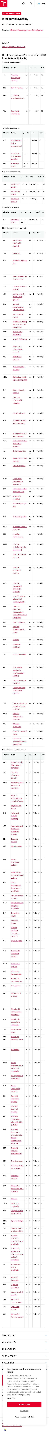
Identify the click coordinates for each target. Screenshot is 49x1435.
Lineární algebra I (19, 466)
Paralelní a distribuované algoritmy (16, 156)
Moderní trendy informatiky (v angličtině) (16, 765)
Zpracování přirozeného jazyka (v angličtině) (19, 741)
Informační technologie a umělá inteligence (26, 30)
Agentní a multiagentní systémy (15, 78)
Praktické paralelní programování (16, 1151)
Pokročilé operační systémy (14, 1109)
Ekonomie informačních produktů (17, 400)
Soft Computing (17, 88)
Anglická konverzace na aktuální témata (18, 307)
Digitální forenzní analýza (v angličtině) (17, 906)
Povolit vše (24, 1404)
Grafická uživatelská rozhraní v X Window (20, 444)
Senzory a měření (19, 654)
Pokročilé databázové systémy (17, 570)
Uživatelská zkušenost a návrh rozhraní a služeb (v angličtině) (17, 1254)
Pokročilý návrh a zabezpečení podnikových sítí (19, 599)
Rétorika (16, 640)
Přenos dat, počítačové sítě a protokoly (17, 1189)
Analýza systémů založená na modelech (17, 785)
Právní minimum (19, 622)
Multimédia (15, 1050)
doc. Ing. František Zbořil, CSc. (13, 47)
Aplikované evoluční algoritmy (15, 816)
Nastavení (24, 1411)
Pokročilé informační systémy (15, 1099)
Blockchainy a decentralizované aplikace (17, 875)
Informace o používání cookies (12, 1426)
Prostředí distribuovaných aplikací (18, 629)
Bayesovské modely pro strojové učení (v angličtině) (20, 324)
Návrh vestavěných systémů (15, 1089)
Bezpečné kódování (20, 339)
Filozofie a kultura (19, 413)
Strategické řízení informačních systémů (19, 690)
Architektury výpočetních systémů (17, 243)
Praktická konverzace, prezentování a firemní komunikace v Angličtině (20, 612)
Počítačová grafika (19, 516)
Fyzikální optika (16, 941)
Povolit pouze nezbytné (24, 1417)
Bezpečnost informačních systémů (17, 349)
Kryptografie (15, 986)
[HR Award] (5, 1430)
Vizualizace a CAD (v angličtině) (15, 1267)
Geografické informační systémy (15, 954)
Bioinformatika (16, 846)
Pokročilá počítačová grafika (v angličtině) (19, 547)
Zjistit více (11, 1398)
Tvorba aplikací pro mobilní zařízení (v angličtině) (20, 706)
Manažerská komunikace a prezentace (18, 481)
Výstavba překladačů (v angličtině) (17, 716)
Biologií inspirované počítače (15, 862)
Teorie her (16, 253)
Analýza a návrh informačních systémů (18, 297)
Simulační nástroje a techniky (15, 775)
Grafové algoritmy (19, 451)
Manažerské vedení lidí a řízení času (15, 1022)
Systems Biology (17, 1221)
